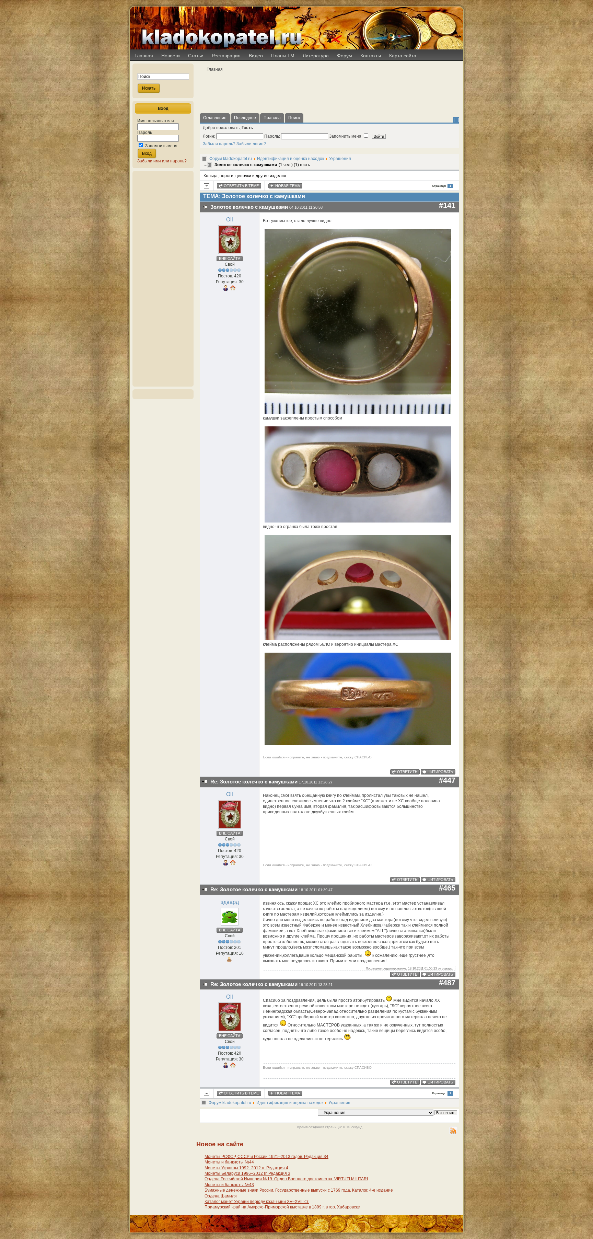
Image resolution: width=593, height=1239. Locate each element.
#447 (447, 780)
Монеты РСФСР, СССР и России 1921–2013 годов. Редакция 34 (266, 1156)
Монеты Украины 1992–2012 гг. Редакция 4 (246, 1168)
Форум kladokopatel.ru (230, 158)
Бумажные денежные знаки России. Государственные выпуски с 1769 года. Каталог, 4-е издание (299, 1190)
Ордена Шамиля (221, 1196)
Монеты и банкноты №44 (229, 1162)
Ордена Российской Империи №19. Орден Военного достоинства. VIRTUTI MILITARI (286, 1179)
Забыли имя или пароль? (162, 161)
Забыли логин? (251, 143)
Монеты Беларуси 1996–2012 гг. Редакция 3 (247, 1173)
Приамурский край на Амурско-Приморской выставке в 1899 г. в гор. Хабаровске (282, 1207)
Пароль (144, 132)
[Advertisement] (163, 279)
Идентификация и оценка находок (290, 158)
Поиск (294, 117)
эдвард (230, 902)
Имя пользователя (155, 120)
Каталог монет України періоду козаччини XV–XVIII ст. (257, 1201)
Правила (272, 117)
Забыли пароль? (219, 143)
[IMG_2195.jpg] (358, 521)
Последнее (245, 117)
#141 (447, 205)
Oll (229, 219)
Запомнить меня (161, 146)
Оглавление (214, 117)
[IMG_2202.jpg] (358, 744)
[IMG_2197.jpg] (358, 638)
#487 (447, 982)
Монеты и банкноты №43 (229, 1184)
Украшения (340, 158)
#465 (447, 888)
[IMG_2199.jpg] (358, 412)
